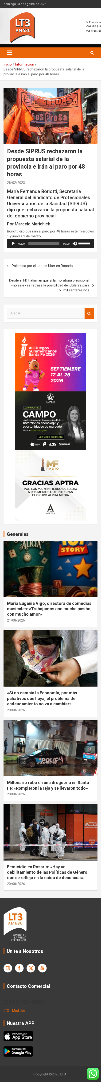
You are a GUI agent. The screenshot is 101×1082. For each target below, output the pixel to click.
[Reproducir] (13, 243)
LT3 (63, 1074)
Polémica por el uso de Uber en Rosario (42, 266)
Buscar (89, 313)
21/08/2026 (16, 620)
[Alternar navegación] (10, 52)
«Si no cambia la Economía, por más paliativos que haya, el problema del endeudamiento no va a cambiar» (42, 698)
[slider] (85, 243)
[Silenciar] (74, 243)
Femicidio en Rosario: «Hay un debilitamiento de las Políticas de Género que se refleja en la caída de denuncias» (47, 872)
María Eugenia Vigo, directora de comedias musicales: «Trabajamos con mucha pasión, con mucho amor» (49, 609)
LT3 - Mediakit (14, 1011)
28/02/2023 (16, 183)
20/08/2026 (16, 710)
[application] (50, 243)
